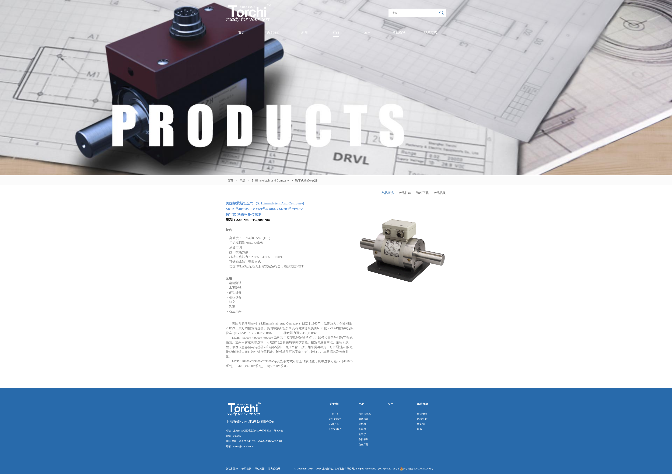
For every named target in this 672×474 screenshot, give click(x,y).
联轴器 (362, 424)
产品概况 (387, 193)
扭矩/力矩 (422, 414)
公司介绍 (334, 414)
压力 (419, 429)
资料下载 (422, 193)
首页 (230, 180)
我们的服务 (335, 419)
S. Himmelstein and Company (270, 180)
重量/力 (421, 424)
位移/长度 (422, 419)
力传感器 (363, 419)
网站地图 (260, 468)
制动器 (362, 429)
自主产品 (363, 444)
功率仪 (362, 434)
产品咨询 (440, 193)
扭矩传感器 (365, 414)
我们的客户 (335, 429)
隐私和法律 (232, 468)
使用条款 (246, 468)
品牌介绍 (334, 424)
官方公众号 (274, 468)
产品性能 (405, 193)
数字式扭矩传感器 (306, 180)
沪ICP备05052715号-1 (388, 469)
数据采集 (363, 439)
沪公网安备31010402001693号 (418, 469)
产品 (242, 180)
